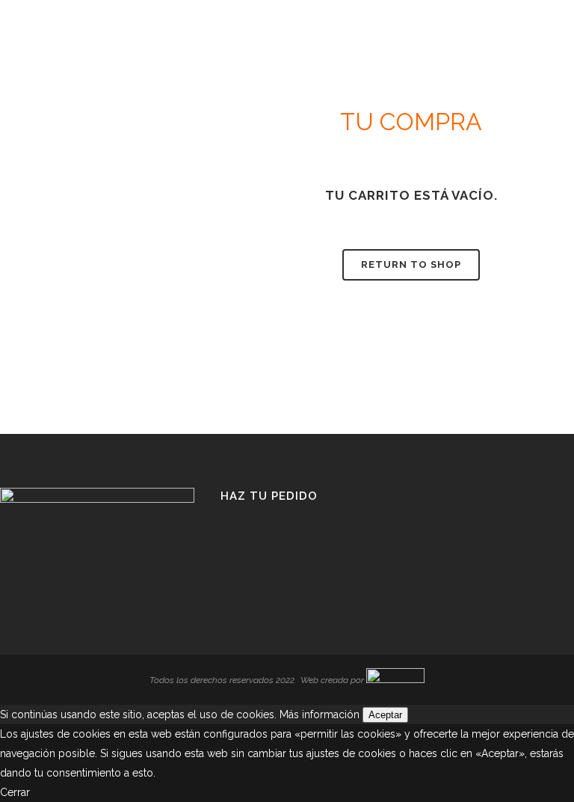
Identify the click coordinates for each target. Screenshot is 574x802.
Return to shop (411, 264)
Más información (319, 714)
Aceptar (385, 714)
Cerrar (15, 792)
